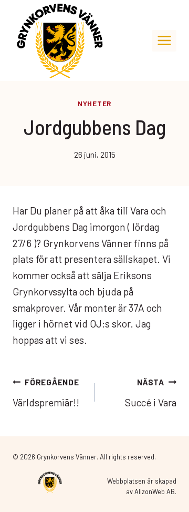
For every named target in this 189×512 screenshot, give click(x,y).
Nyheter (94, 103)
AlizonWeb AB (154, 491)
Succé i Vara (150, 392)
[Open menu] (164, 41)
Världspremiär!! (46, 392)
